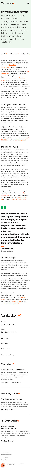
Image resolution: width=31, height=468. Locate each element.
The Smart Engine (7, 441)
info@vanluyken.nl (20, 140)
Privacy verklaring (5, 457)
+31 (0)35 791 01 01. (16, 301)
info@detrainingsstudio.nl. (19, 199)
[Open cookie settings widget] (3, 465)
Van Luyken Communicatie (10, 382)
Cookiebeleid (4, 459)
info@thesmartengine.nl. (11, 304)
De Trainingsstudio (7, 409)
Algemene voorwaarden (6, 454)
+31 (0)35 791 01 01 (8, 325)
